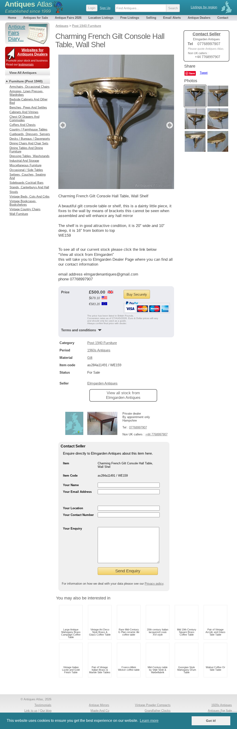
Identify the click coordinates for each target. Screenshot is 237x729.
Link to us (30, 710)
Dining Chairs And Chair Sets (28, 143)
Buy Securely (137, 294)
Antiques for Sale (35, 17)
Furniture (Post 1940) (26, 81)
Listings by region (204, 7)
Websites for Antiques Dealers (32, 52)
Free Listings (129, 17)
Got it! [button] (211, 721)
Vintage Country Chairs (25, 209)
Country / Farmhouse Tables (28, 129)
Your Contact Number (78, 515)
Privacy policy (154, 583)
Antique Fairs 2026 (68, 17)
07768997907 (138, 427)
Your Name (71, 485)
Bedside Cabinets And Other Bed (28, 101)
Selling (151, 17)
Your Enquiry (72, 528)
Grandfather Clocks (158, 710)
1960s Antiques (98, 350)
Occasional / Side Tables (26, 170)
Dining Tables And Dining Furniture (26, 149)
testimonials (26, 64)
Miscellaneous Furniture (25, 165)
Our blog (45, 710)
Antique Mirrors (99, 705)
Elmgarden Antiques (102, 383)
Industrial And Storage (24, 160)
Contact (222, 17)
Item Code (70, 475)
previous (62, 125)
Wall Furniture (18, 214)
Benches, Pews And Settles (28, 107)
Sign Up (105, 8)
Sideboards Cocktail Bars (26, 182)
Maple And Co (99, 710)
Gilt (89, 358)
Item (66, 463)
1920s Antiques (221, 705)
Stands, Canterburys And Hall (29, 187)
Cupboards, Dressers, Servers (29, 134)
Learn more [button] (149, 721)
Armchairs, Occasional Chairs (29, 86)
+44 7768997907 (156, 434)
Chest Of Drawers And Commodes (24, 118)
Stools (13, 192)
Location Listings (100, 17)
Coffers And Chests (22, 125)
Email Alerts (172, 17)
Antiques (28, 4)
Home (12, 17)
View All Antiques (23, 72)
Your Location (73, 508)
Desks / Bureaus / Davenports (29, 138)
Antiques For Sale (220, 710)
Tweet (204, 72)
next (170, 125)
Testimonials (42, 705)
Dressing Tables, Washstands (29, 156)
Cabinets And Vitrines (23, 112)
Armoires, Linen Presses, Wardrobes (26, 93)
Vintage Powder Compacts (153, 705)
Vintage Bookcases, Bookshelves (23, 202)
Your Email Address (77, 491)
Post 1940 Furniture (102, 343)
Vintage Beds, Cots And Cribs (29, 196)
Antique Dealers (199, 17)
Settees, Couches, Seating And (27, 176)
